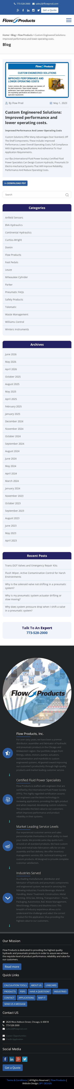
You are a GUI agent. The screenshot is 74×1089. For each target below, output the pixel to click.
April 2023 (11, 540)
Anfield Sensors (14, 217)
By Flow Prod (15, 103)
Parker (9, 284)
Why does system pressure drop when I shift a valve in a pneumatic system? (35, 608)
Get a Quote (50, 10)
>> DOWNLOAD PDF (15, 183)
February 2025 (13, 406)
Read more (12, 967)
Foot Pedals (11, 262)
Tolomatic (10, 307)
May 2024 (10, 466)
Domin (9, 247)
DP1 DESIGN (45, 1083)
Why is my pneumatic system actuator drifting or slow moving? (33, 597)
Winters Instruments (17, 329)
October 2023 (13, 503)
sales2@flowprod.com (47, 3)
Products (10, 991)
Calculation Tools (15, 985)
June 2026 (11, 354)
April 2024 (11, 473)
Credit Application (14, 1039)
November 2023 (14, 495)
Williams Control (14, 321)
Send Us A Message (14, 1003)
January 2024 (12, 488)
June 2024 (11, 458)
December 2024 (14, 421)
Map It (41, 997)
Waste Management (16, 314)
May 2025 (10, 391)
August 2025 (12, 384)
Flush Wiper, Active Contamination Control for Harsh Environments (35, 574)
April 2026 (11, 369)
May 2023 (10, 533)
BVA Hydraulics (14, 225)
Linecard (51, 985)
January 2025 (12, 414)
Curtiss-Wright (13, 240)
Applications (26, 997)
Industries (60, 991)
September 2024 (14, 443)
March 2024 (12, 481)
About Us (36, 985)
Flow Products (13, 254)
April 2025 (11, 399)
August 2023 (12, 518)
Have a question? (40, 991)
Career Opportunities (16, 1035)
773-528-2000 (23, 3)
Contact (9, 997)
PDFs (22, 991)
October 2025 (13, 376)
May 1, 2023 (60, 103)
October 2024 (13, 436)
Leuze (8, 269)
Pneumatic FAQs (14, 292)
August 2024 (12, 451)
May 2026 (10, 361)
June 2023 (11, 525)
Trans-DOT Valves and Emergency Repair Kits (31, 565)
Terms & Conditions (17, 1080)
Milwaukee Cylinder (16, 277)
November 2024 (14, 428)
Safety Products (14, 299)
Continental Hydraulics (18, 232)
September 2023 (14, 510)
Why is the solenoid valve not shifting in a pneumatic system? (35, 586)
